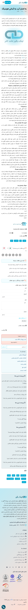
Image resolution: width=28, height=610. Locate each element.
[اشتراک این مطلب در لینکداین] (6, 255)
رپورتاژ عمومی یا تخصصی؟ (20, 423)
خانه (26, 11)
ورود (12, 604)
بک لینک (24, 482)
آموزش (24, 240)
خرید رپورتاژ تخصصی (20, 560)
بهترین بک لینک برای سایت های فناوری (17, 272)
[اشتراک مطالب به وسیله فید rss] (3, 255)
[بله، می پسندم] (10, 248)
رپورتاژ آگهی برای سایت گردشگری (19, 455)
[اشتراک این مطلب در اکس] (13, 255)
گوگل (18, 475)
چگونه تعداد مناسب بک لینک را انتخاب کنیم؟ (16, 458)
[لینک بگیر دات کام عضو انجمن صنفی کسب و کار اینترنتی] (12, 578)
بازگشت (3, 330)
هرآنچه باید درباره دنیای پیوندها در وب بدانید (16, 387)
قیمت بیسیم (23, 370)
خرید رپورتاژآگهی (21, 555)
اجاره (22, 55)
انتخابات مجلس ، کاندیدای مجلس (19, 358)
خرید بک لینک (21, 552)
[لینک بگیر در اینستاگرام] (22, 567)
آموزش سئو (17, 478)
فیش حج (24, 367)
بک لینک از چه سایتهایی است (17, 536)
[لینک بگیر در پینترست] (16, 567)
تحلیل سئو (23, 478)
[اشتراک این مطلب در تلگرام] (20, 255)
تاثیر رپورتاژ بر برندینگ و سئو (20, 394)
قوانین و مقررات (21, 604)
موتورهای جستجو (10, 478)
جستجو (4, 347)
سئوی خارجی (23, 475)
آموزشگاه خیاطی (22, 355)
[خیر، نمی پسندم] (4, 248)
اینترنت (9, 475)
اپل (20, 240)
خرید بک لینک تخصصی (19, 557)
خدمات (23, 58)
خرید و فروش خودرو (21, 361)
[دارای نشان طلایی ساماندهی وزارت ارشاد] (6, 578)
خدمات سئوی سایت (20, 562)
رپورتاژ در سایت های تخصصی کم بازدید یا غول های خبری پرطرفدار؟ (14, 382)
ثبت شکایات (22, 541)
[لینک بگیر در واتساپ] (9, 567)
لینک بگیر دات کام (20, 534)
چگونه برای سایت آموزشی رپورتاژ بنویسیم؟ (17, 265)
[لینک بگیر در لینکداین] (19, 567)
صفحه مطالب (21, 326)
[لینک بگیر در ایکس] (13, 567)
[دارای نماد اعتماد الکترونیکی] (19, 578)
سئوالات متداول (21, 544)
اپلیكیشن (16, 240)
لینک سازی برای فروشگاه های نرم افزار (18, 411)
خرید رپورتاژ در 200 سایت (20, 339)
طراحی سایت (23, 364)
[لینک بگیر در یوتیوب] (6, 567)
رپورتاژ (14, 475)
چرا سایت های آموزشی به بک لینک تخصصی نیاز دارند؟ (14, 398)
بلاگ (22, 11)
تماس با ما (22, 539)
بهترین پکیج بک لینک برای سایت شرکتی (17, 268)
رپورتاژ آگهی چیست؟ (22, 419)
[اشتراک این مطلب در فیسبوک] (16, 255)
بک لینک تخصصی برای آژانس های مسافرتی (17, 276)
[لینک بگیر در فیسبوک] (25, 567)
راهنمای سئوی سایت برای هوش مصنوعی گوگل (16, 391)
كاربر (9, 51)
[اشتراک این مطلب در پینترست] (9, 255)
